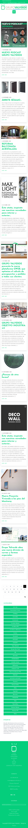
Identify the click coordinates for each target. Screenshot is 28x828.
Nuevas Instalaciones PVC (15, 671)
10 (14, 589)
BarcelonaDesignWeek (21, 724)
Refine (8, 731)
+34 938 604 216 (14, 777)
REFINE (14, 762)
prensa (14, 730)
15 (8, 592)
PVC (20, 730)
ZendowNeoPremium (7, 733)
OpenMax (5, 730)
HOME (14, 753)
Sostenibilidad (12, 731)
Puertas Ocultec (15, 684)
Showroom (15, 694)
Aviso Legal (14, 811)
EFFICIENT (15, 639)
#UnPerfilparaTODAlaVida (8, 724)
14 (5, 592)
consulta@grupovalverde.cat (12, 2)
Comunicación (15, 620)
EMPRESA (14, 754)
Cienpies (14, 825)
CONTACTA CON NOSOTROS (6, 0)
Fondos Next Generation (18, 727)
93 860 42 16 (4, 2)
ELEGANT (15, 642)
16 (12, 592)
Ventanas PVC (15, 710)
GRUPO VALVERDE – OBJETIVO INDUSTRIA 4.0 (13, 325)
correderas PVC (15, 626)
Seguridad (15, 691)
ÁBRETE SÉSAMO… (12, 100)
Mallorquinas (15, 665)
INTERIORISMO (15, 658)
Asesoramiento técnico (15, 610)
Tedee (15, 700)
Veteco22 (20, 731)
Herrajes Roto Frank (15, 649)
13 (24, 589)
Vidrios (15, 713)
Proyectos (15, 681)
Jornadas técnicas (15, 662)
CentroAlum (15, 616)
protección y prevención (15, 678)
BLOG (14, 763)
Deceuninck (15, 636)
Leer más (4, 74)
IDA (15, 652)
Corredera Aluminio (15, 623)
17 (15, 592)
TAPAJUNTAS (15, 697)
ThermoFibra (15, 704)
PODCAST (15, 675)
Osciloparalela (10, 730)
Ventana (16, 731)
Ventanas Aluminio (15, 707)
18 (19, 592)
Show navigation (14, 11)
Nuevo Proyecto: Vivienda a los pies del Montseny (13, 498)
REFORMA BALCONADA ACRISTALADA (9, 146)
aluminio (15, 724)
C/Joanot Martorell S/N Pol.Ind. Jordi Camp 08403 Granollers (14, 786)
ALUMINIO (14, 758)
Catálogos (15, 613)
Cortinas (15, 633)
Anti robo (15, 607)
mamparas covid (15, 668)
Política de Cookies (14, 813)
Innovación (15, 655)
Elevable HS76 (10, 727)
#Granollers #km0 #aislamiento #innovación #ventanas (14, 723)
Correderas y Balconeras (15, 629)
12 (21, 589)
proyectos (18, 730)
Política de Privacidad (14, 809)
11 (17, 589)
